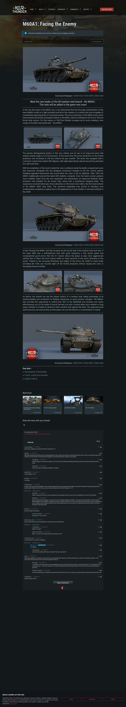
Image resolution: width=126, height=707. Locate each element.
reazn (26, 556)
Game (32, 9)
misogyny (35, 459)
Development (96, 41)
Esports (86, 9)
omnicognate (28, 447)
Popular (30, 442)
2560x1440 (98, 96)
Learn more (13, 703)
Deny (71, 699)
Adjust (113, 699)
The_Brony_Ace (29, 538)
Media (41, 9)
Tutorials (51, 9)
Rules (98, 441)
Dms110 (27, 509)
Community (74, 9)
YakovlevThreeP (37, 514)
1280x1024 (77, 96)
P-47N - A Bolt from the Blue (36, 375)
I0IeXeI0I (34, 493)
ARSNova (35, 498)
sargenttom (27, 577)
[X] (24, 425)
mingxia (26, 478)
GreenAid (35, 466)
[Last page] (84, 588)
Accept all (92, 699)
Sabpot (26, 453)
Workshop (61, 9)
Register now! (107, 9)
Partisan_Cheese (37, 532)
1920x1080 (88, 96)
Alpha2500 (27, 472)
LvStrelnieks (28, 484)
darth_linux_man (29, 520)
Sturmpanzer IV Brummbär (36, 372)
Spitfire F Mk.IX (31, 379)
